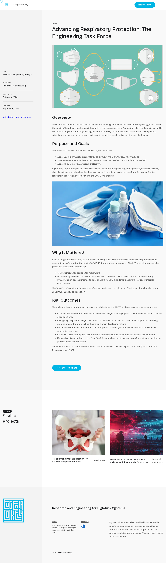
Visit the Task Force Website (17, 117)
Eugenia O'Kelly (21, 5)
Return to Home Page (66, 368)
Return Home (144, 5)
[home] (7, 4)
